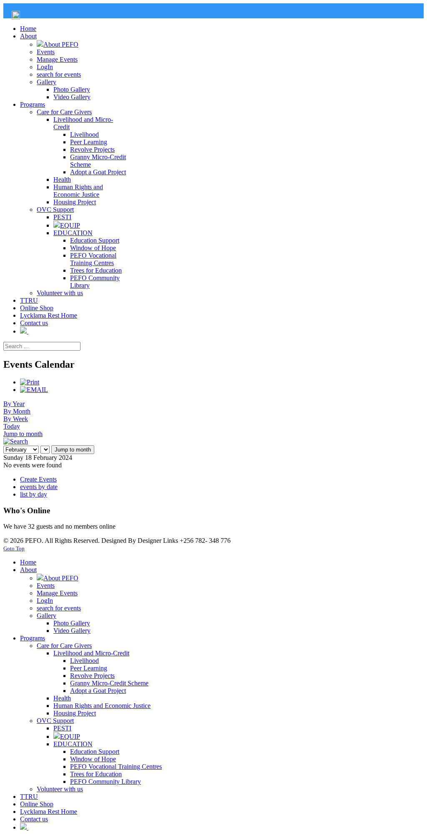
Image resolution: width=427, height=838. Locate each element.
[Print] (29, 382)
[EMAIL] (34, 389)
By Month (16, 411)
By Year (14, 403)
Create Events (38, 479)
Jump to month (23, 433)
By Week (15, 418)
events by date (39, 486)
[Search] (15, 441)
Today (11, 426)
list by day (33, 494)
